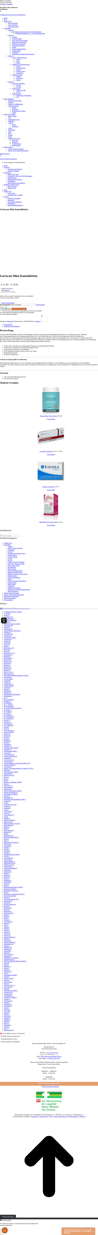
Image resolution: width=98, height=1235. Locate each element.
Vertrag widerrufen (8, 1216)
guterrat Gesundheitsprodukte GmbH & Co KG (19, 768)
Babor (6, 646)
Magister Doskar (9, 820)
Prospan (7, 897)
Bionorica (7, 667)
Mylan (6, 839)
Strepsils (7, 970)
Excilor (6, 737)
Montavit (7, 832)
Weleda (7, 1020)
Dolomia (7, 701)
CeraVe (7, 682)
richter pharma (9, 913)
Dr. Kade (7, 710)
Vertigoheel (8, 1006)
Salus (6, 925)
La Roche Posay (10, 804)
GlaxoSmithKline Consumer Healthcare (17, 763)
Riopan (6, 915)
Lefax (6, 810)
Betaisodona (8, 658)
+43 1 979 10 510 (52, 1053)
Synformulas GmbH (10, 975)
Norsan (6, 849)
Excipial (7, 739)
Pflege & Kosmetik (9, 598)
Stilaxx (6, 968)
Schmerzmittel (12, 582)
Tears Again (8, 982)
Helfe (6, 780)
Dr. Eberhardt (8, 706)
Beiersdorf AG (9, 653)
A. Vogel (7, 613)
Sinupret (7, 952)
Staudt (6, 965)
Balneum (7, 649)
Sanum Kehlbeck (9, 937)
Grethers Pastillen (10, 765)
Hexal (6, 784)
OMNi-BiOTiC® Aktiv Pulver (48, 522)
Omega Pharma (9, 861)
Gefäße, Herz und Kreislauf (16, 562)
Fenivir (6, 742)
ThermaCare (8, 992)
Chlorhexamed (9, 686)
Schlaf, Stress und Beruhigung (17, 581)
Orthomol (7, 870)
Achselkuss (8, 617)
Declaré (7, 689)
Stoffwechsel (12, 584)
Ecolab (6, 727)
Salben (10, 579)
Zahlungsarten (73, 1116)
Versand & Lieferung (60, 1116)
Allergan (7, 622)
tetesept (6, 989)
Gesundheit (7, 545)
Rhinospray (8, 911)
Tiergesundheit (8, 600)
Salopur (7, 923)
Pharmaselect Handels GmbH (13, 887)
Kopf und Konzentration (15, 570)
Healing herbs (9, 775)
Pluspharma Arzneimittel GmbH (14, 894)
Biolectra (7, 665)
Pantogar (7, 877)
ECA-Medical (8, 725)
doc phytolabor (9, 699)
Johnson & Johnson (11, 792)
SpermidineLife (9, 959)
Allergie (10, 546)
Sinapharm (7, 949)
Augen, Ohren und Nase (15, 548)
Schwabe (7, 940)
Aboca (6, 615)
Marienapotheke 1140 (12, 823)
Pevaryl (7, 884)
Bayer (6, 651)
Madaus (7, 818)
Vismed (7, 1013)
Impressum (34, 1116)
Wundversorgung (13, 591)
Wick (6, 1023)
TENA (6, 983)
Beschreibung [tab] (8, 324)
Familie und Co (12, 555)
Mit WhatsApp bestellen (19, 309)
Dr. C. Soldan (8, 705)
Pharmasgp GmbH (10, 889)
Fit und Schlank (12, 557)
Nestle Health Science (11, 842)
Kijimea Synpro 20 (49, 487)
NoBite (6, 847)
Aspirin (7, 641)
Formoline (7, 744)
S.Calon (7, 920)
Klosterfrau (8, 798)
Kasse (15, 159)
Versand (6, 290)
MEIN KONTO (5, 154)
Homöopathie (12, 567)
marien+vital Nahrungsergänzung (14, 595)
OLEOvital (8, 860)
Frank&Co (7, 746)
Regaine (7, 906)
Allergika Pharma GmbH (12, 624)
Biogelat (7, 663)
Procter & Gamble (10, 896)
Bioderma (8, 662)
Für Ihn (10, 558)
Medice (6, 827)
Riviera (6, 916)
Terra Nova (8, 987)
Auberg (7, 643)
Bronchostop (8, 674)
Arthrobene (8, 639)
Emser (6, 729)
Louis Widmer (9, 815)
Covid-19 (10, 552)
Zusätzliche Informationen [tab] (12, 326)
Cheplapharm (8, 684)
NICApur (7, 844)
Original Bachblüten (10, 868)
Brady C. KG (8, 672)
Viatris (6, 1008)
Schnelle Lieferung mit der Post (10, 1036)
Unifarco (7, 999)
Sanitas (6, 928)
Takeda (6, 977)
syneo (6, 973)
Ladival (7, 806)
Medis (6, 829)
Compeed (7, 687)
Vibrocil (7, 1009)
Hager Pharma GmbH (11, 772)
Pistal (6, 892)
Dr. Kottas (8, 711)
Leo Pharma (8, 811)
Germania (7, 758)
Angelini (7, 632)
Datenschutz (43, 1116)
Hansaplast (8, 773)
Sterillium (7, 966)
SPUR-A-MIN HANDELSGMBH (15, 961)
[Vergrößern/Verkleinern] (1, 1229)
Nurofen (7, 853)
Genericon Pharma (10, 756)
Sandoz (6, 927)
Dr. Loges (7, 713)
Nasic (6, 841)
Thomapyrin (8, 994)
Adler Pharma (9, 618)
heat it (6, 777)
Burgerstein (8, 677)
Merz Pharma (9, 830)
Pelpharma (7, 880)
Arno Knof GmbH (10, 637)
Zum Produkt (51, 419)
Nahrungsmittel (12, 576)
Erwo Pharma (9, 730)
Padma (6, 873)
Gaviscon (37, 321)
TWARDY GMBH (10, 997)
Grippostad (8, 767)
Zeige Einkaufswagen (6, 159)
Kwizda (7, 801)
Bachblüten (11, 550)
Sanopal (7, 932)
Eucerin (7, 736)
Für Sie (10, 560)
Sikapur (7, 946)
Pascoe (6, 878)
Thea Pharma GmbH (11, 990)
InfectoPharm (8, 787)
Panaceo (7, 875)
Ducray (7, 720)
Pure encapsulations (11, 899)
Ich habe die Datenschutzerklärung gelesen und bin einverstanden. (22, 311)
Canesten (7, 680)
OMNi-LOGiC (9, 865)
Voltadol (7, 1018)
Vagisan (7, 1002)
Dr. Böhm (8, 703)
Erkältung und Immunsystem (16, 553)
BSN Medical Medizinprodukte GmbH (16, 675)
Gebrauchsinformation (7, 303)
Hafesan (7, 770)
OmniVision (8, 866)
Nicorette (7, 846)
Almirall (7, 627)
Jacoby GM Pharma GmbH (13, 791)
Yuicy (6, 1028)
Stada (6, 963)
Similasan (8, 947)
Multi (6, 834)
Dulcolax (7, 722)
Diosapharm (8, 696)
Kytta (6, 803)
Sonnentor (7, 956)
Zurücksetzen (41, 305)
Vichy (7, 1011)
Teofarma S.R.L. (9, 985)
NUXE (6, 856)
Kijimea (7, 796)
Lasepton (7, 808)
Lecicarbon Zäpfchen (46, 451)
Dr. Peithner (8, 715)
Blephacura (8, 668)
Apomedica (8, 634)
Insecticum (7, 789)
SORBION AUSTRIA (11, 958)
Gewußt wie (8, 761)
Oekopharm (8, 858)
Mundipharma (8, 835)
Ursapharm (8, 1001)
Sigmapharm (8, 944)
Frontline (7, 749)
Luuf (6, 816)
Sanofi (7, 930)
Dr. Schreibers (9, 718)
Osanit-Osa (8, 872)
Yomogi (7, 1027)
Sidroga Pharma (9, 942)
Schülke (7, 939)
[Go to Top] (49, 1215)
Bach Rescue (9, 648)
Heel (6, 779)
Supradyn (8, 971)
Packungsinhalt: (5, 305)
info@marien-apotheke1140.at (51, 1056)
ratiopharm (8, 901)
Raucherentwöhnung (14, 577)
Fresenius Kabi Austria (11, 748)
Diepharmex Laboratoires (12, 694)
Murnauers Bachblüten (11, 837)
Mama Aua (8, 822)
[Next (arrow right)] (2, 1234)
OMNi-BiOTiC (9, 863)
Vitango (7, 1014)
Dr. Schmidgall (9, 717)
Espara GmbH (9, 732)
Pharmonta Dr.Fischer (11, 891)
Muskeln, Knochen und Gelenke (17, 574)
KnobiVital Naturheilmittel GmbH (15, 799)
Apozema (8, 636)
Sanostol (7, 934)
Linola (7, 813)
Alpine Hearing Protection (12, 631)
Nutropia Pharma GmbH (12, 854)
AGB (50, 1116)
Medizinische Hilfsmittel (11, 596)
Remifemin (8, 908)
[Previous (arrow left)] (1, 1234)
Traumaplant (8, 996)
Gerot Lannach (9, 760)
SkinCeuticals (8, 954)
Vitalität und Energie (14, 588)
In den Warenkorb (6, 309)
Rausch (7, 903)
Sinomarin (7, 951)
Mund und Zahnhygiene (15, 572)
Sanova (7, 935)
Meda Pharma (8, 825)
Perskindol (7, 882)
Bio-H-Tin (7, 660)
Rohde (6, 918)
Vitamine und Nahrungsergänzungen (19, 589)
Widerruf (82, 1116)
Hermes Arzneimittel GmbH (13, 782)
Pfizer (6, 885)
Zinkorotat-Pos (9, 1030)
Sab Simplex (8, 921)
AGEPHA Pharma (10, 620)
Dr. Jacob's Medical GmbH (12, 708)
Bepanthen (8, 655)
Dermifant (7, 691)
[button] (19, 309)
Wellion (7, 1021)
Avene (7, 644)
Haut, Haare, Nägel (13, 565)
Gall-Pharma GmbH (10, 751)
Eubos (7, 734)
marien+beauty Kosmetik (11, 593)
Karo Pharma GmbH (11, 794)
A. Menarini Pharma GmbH (13, 612)
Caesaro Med (8, 679)
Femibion (7, 741)
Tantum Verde (8, 978)
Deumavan (8, 692)
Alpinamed (8, 629)
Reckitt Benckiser (10, 904)
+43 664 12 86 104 (53, 1058)
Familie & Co (8, 543)
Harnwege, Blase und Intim (16, 564)
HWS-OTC (8, 785)
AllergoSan (8, 625)
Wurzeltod (7, 1025)
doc (5, 698)
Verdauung (10, 321)
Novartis (7, 851)
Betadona (7, 656)
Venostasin (7, 1004)
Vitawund (7, 1016)
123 (1, 608)
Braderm (7, 670)
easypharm (8, 723)
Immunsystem (12, 569)
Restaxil (7, 909)
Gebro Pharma (9, 754)
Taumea (7, 980)
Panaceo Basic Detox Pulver (48, 416)
